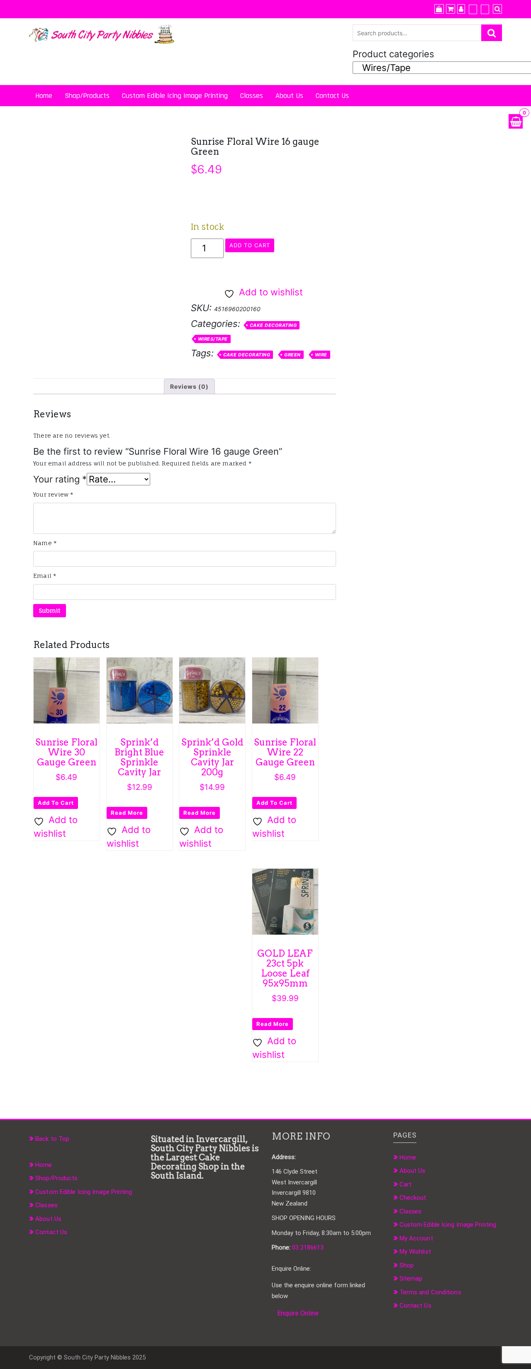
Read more (127, 812)
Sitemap (411, 1278)
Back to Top (52, 1138)
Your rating (60, 479)
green (292, 355)
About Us (289, 95)
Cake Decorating (273, 325)
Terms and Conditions (430, 1292)
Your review (53, 494)
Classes (251, 95)
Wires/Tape (213, 339)
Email (44, 575)
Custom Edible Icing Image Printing (175, 95)
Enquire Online (298, 1313)
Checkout (412, 1197)
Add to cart (249, 245)
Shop (406, 1265)
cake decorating (246, 355)
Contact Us (332, 95)
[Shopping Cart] (516, 121)
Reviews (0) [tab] (189, 386)
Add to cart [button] (56, 802)
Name (45, 542)
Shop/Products (87, 95)
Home (43, 95)
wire (321, 355)
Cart (405, 1184)
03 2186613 (308, 1247)
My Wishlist (415, 1251)
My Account (416, 1238)
